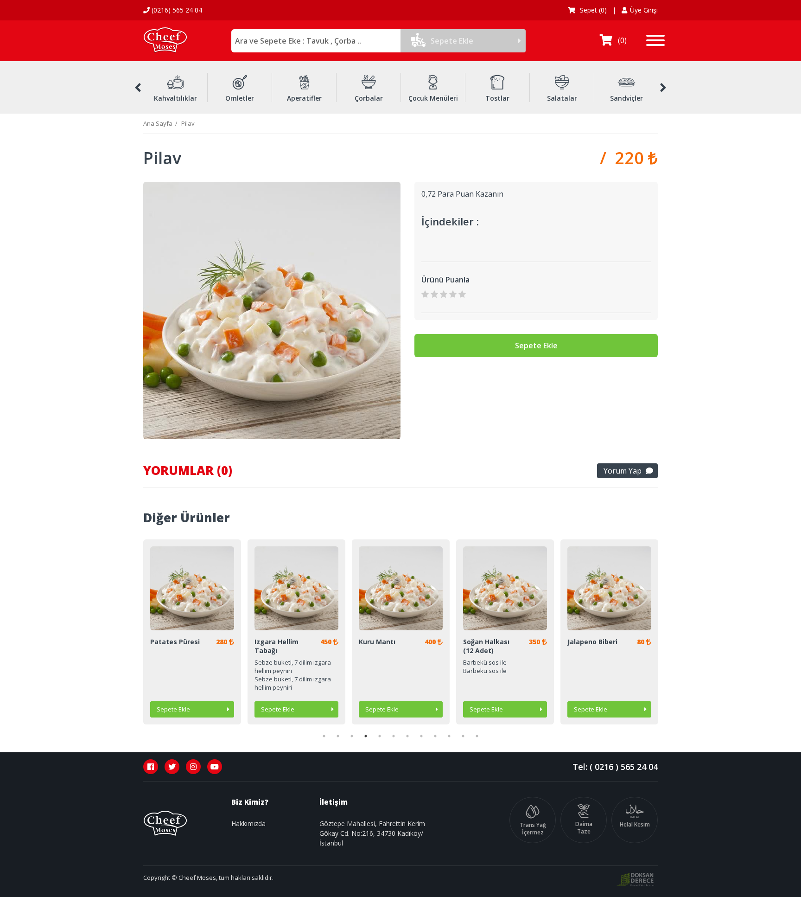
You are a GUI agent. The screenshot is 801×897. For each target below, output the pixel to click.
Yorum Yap (623, 471)
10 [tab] (449, 736)
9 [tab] (435, 736)
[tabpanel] (192, 631)
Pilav (188, 123)
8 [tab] (421, 736)
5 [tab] (379, 736)
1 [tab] (324, 736)
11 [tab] (463, 736)
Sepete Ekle (452, 41)
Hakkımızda (248, 823)
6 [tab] (393, 736)
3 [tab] (351, 736)
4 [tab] (365, 736)
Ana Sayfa (157, 123)
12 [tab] (477, 736)
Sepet (592, 10)
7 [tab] (407, 736)
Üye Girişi (644, 10)
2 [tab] (338, 736)
